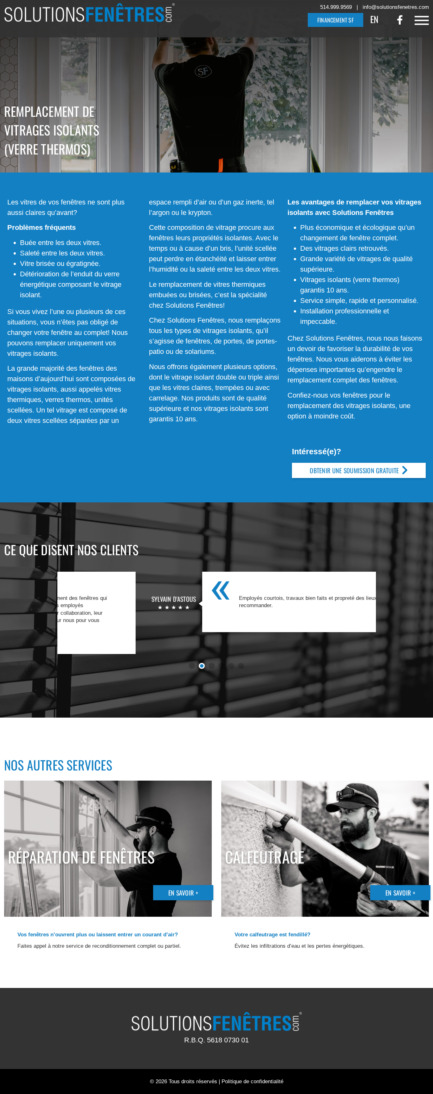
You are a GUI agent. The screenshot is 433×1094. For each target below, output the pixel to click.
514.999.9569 (336, 7)
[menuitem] (374, 19)
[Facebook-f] (399, 19)
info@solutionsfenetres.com (396, 7)
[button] (192, 666)
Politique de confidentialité (252, 1081)
